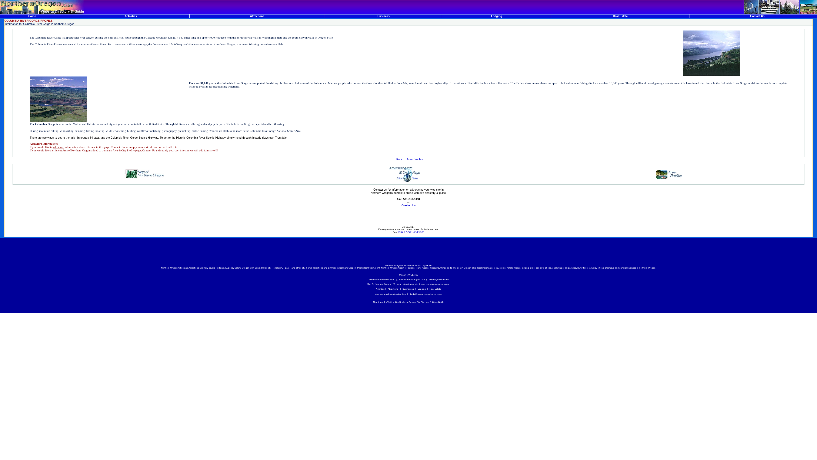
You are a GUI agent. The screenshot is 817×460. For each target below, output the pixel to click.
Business (383, 16)
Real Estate (620, 16)
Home (32, 16)
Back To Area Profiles (409, 159)
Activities (131, 16)
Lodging (496, 16)
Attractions (257, 16)
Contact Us (757, 16)
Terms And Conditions (410, 232)
